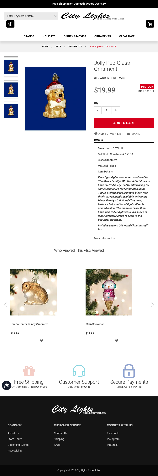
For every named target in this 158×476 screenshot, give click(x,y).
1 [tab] (74, 359)
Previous (5, 305)
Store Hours (15, 439)
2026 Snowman (95, 324)
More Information (104, 238)
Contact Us (60, 433)
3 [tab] (83, 359)
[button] (10, 24)
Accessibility (15, 450)
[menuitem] (29, 36)
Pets (58, 46)
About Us (13, 433)
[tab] (124, 140)
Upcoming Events (18, 444)
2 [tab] (79, 359)
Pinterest (112, 444)
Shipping (59, 439)
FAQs (57, 444)
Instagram (113, 439)
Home (45, 46)
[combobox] (31, 16)
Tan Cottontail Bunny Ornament (29, 324)
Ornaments (75, 46)
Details (98, 139)
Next (152, 305)
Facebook (113, 433)
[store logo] (93, 16)
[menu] (79, 36)
